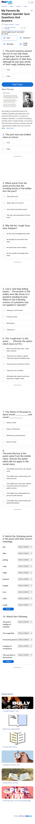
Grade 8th (7, 29)
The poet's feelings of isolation (7, 624)
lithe (4, 553)
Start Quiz (17, 84)
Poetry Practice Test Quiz (10, 783)
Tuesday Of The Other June (11, 765)
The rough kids (8, 633)
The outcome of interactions (9, 656)
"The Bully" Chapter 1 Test (10, 711)
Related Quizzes (7, 694)
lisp (4, 547)
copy (4, 566)
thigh (5, 573)
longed (5, 586)
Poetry (17, 24)
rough (5, 605)
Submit (8, 609)
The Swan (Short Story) (10, 747)
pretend (6, 579)
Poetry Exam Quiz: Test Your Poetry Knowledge (17, 800)
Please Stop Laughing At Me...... (12, 729)
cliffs (5, 599)
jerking (5, 560)
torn (4, 592)
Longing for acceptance (7, 647)
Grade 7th (12, 27)
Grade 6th (7, 27)
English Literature (9, 24)
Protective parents (10, 640)
